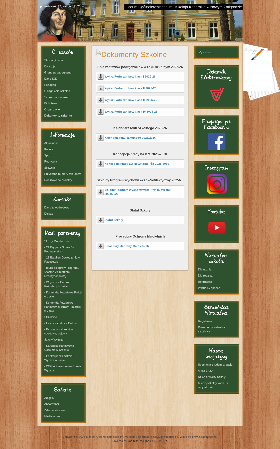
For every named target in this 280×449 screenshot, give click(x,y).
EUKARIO (162, 440)
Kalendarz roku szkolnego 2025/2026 (130, 137)
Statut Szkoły (114, 220)
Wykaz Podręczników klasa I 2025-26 (130, 76)
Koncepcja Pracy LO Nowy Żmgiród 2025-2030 (137, 163)
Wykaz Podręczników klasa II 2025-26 (130, 88)
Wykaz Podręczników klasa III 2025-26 (131, 100)
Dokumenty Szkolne (134, 54)
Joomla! (133, 440)
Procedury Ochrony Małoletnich (127, 246)
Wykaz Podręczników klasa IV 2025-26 (131, 111)
